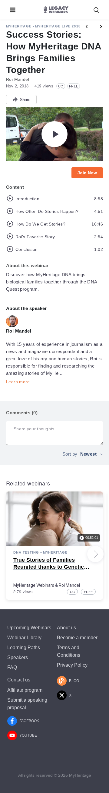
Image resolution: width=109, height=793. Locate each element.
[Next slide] (95, 554)
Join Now (87, 172)
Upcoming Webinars (29, 627)
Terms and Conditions (68, 651)
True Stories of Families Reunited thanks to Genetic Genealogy (48, 567)
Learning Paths (23, 647)
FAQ (12, 667)
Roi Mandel (69, 585)
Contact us (18, 679)
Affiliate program (24, 690)
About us (66, 627)
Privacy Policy (72, 665)
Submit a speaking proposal (27, 703)
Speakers (17, 657)
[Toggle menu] (12, 10)
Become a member (77, 637)
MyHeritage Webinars (33, 585)
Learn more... (20, 381)
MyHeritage (18, 26)
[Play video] (54, 134)
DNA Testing (26, 552)
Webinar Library (24, 637)
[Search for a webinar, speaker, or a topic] (96, 10)
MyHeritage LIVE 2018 (58, 26)
